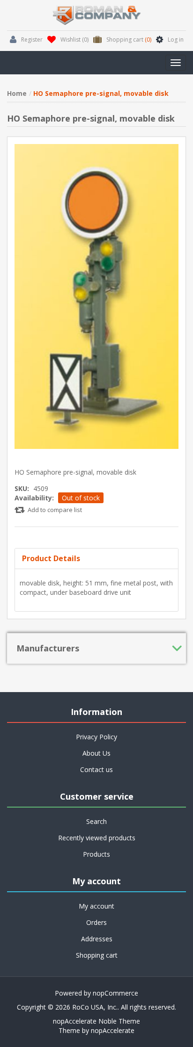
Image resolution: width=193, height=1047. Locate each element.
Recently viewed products (96, 837)
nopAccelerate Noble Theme (96, 1021)
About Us (96, 753)
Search (96, 821)
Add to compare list (55, 509)
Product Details (51, 558)
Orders (96, 922)
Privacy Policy (96, 736)
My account (96, 906)
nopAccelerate (112, 1030)
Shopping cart (97, 955)
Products (96, 854)
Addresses (96, 938)
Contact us (96, 769)
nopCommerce (115, 993)
